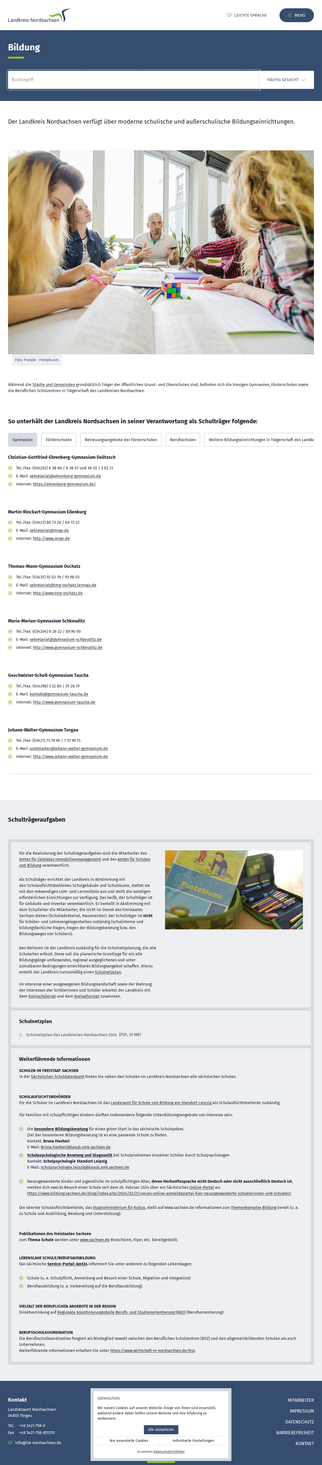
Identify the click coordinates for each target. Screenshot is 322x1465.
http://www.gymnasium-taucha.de (64, 702)
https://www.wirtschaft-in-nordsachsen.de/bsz (152, 1350)
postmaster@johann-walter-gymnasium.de (69, 748)
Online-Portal (201, 1187)
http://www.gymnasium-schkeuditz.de (67, 647)
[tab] (22, 440)
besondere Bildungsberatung (61, 1129)
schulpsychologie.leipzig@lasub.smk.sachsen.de (85, 1167)
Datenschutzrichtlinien (169, 1451)
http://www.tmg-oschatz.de (58, 593)
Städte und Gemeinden (53, 384)
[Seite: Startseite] (39, 15)
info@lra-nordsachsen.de (37, 1442)
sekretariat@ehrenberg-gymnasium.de (65, 476)
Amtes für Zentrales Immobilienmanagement (60, 859)
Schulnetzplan (108, 972)
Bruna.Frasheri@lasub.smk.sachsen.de (76, 1147)
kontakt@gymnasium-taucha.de (59, 694)
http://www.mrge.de (51, 538)
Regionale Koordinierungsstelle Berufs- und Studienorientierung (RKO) (121, 1312)
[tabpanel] (161, 615)
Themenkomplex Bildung (253, 1207)
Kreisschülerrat (42, 996)
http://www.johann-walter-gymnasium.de (70, 756)
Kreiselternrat (86, 996)
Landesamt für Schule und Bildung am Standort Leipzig (161, 1102)
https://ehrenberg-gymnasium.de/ (64, 484)
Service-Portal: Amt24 (67, 1264)
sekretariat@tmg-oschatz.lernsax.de (63, 585)
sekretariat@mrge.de (49, 530)
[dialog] (161, 1424)
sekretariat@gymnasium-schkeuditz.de (66, 639)
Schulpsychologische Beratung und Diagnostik (69, 1155)
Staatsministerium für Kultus (119, 1207)
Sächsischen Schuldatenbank (57, 1076)
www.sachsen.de (95, 1239)
